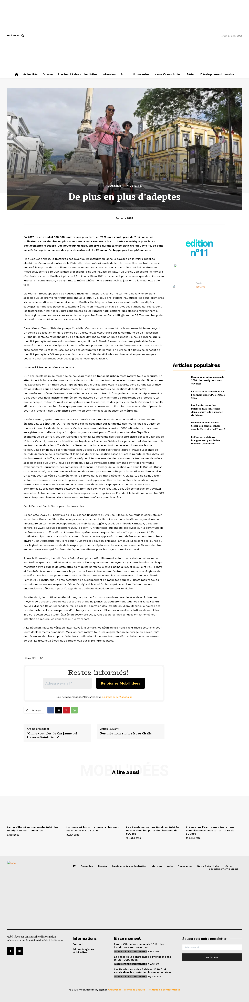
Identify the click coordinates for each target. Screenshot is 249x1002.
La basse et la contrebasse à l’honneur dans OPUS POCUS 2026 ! (208, 395)
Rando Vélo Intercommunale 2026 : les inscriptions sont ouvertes (207, 380)
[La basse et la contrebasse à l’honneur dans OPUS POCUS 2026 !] (180, 394)
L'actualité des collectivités (130, 951)
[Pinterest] (66, 710)
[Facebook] (50, 710)
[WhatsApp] (74, 710)
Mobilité (134, 185)
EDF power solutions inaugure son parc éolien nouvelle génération (205, 440)
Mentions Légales (134, 989)
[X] (58, 710)
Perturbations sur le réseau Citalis (126, 733)
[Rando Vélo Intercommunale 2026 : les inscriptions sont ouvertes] (180, 380)
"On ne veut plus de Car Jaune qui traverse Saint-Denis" (52, 735)
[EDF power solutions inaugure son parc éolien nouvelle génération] (180, 440)
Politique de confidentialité (164, 989)
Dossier (114, 185)
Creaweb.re (114, 989)
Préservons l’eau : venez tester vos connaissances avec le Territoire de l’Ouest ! (208, 426)
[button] (16, 35)
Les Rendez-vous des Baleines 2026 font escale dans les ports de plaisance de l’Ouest (207, 410)
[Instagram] (19, 951)
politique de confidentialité (117, 697)
